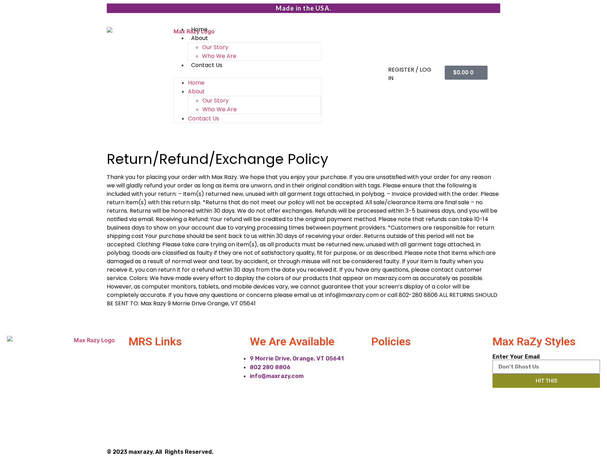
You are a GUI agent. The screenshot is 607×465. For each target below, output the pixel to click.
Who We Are (219, 56)
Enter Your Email (516, 357)
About (199, 38)
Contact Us (206, 65)
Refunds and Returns (399, 371)
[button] (247, 73)
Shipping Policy (391, 385)
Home (199, 29)
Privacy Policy (389, 358)
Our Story (215, 47)
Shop (135, 399)
